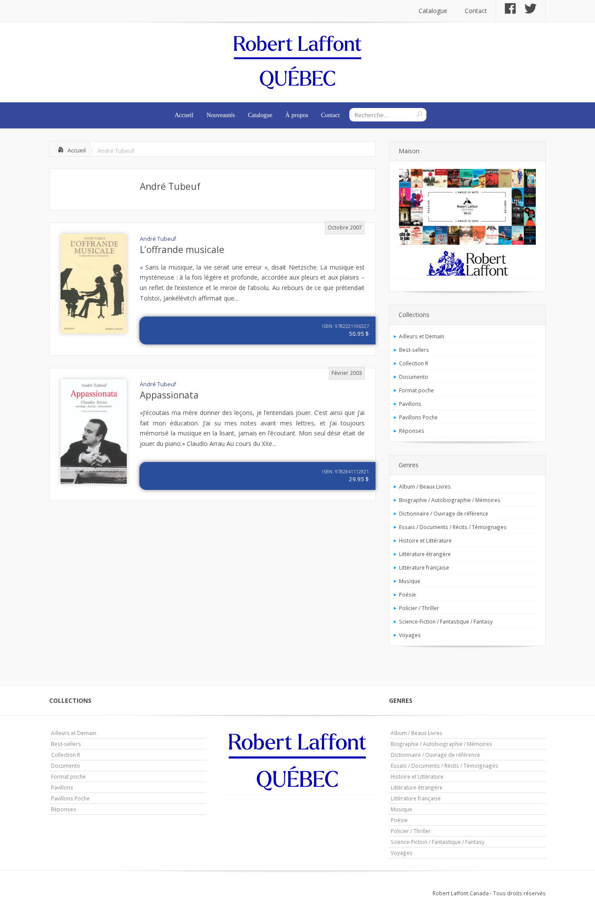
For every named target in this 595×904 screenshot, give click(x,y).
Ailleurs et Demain (421, 336)
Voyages (410, 634)
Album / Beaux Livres (425, 486)
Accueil (184, 115)
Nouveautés (220, 115)
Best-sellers (414, 349)
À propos (296, 115)
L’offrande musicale (182, 249)
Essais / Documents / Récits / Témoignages (453, 526)
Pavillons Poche (418, 417)
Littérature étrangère (425, 553)
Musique (409, 580)
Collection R (413, 363)
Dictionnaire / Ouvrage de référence (443, 513)
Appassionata (169, 395)
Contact (476, 11)
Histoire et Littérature (425, 540)
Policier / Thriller (419, 607)
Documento (413, 376)
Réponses (411, 430)
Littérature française (424, 567)
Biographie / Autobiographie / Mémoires (449, 499)
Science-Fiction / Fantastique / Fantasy (446, 621)
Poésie (407, 594)
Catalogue (433, 11)
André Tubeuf (170, 186)
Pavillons (410, 403)
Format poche (416, 390)
